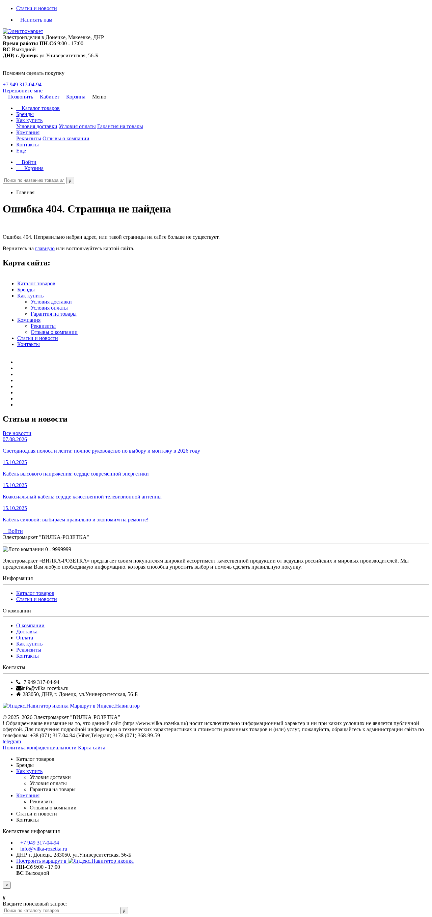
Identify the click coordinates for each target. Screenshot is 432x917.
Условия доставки (36, 126)
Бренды (25, 114)
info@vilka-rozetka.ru (43, 849)
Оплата (24, 637)
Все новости (17, 433)
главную (45, 248)
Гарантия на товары (120, 126)
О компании (30, 625)
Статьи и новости (36, 8)
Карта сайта (91, 747)
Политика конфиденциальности (40, 747)
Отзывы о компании (66, 138)
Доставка (26, 631)
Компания (27, 132)
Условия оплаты (77, 126)
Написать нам (36, 20)
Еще (21, 150)
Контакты (27, 144)
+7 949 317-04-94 (22, 84)
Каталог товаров (40, 108)
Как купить (29, 120)
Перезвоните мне (23, 90)
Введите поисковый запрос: (35, 904)
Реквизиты (28, 138)
